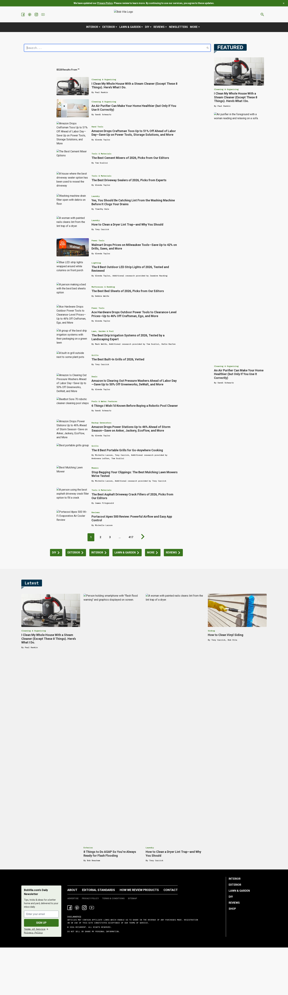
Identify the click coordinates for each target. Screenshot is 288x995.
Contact (171, 890)
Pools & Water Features (104, 401)
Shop (232, 908)
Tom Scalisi (101, 163)
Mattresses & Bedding (103, 287)
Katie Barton (169, 344)
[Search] (208, 48)
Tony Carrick (102, 229)
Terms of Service (34, 928)
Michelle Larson (103, 455)
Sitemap (132, 898)
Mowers (95, 468)
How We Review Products (139, 890)
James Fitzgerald (104, 503)
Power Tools (98, 240)
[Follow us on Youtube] (43, 14)
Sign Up (41, 922)
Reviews (159, 27)
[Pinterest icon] (77, 907)
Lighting (96, 263)
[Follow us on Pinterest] (30, 14)
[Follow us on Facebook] (23, 14)
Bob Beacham (93, 860)
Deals (94, 376)
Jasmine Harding (158, 275)
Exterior (108, 27)
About (72, 890)
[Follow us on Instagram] (37, 14)
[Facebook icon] (69, 907)
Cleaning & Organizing (104, 79)
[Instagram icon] (84, 907)
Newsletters (178, 27)
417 (131, 537)
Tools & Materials (101, 154)
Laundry (96, 196)
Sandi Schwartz (103, 114)
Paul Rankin (101, 92)
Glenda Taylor (102, 139)
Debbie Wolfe (102, 296)
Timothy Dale (102, 209)
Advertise (72, 898)
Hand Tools (97, 127)
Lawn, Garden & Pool (103, 331)
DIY (147, 27)
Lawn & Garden (129, 27)
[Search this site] (262, 14)
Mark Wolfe (101, 344)
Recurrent (80, 927)
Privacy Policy (105, 3)
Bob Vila (232, 640)
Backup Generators (101, 423)
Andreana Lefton (100, 458)
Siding (211, 631)
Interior (92, 27)
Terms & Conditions (113, 898)
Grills (95, 355)
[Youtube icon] (91, 907)
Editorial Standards (98, 890)
